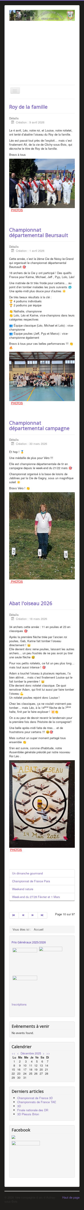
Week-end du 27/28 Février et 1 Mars (36, 897)
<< (13, 1053)
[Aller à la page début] (14, 915)
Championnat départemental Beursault (38, 232)
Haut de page (71, 1197)
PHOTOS (17, 210)
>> (48, 1053)
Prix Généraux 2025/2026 (29, 942)
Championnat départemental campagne (39, 425)
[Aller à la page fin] (42, 915)
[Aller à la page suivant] (33, 915)
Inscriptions (19, 1004)
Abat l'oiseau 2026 (30, 603)
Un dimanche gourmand (27, 873)
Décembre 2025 (31, 1053)
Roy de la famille (28, 106)
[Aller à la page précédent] (23, 915)
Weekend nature (22, 889)
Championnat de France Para (31, 881)
